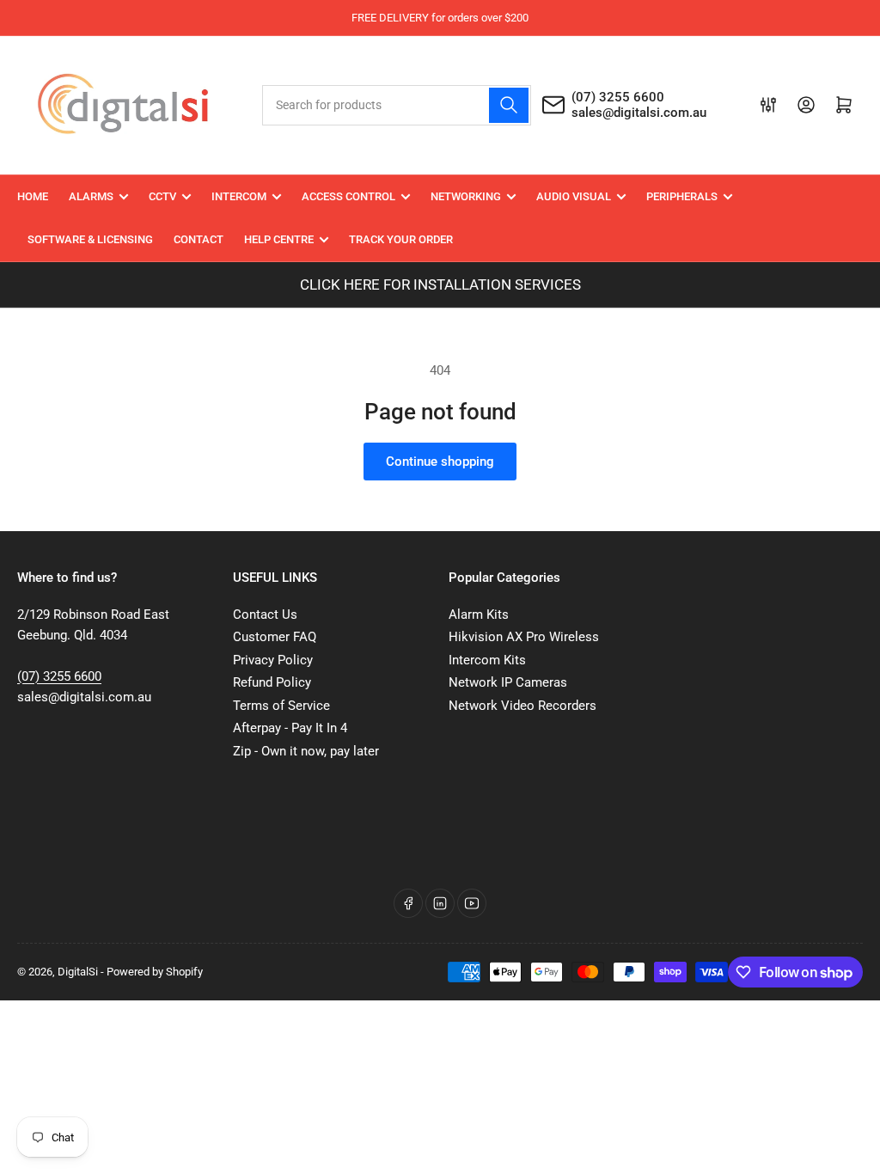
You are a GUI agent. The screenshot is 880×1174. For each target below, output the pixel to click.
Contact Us (265, 614)
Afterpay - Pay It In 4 (290, 728)
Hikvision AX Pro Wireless (524, 637)
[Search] (509, 105)
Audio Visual (573, 196)
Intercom (238, 196)
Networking (466, 196)
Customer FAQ (274, 637)
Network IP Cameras (508, 682)
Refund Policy (272, 682)
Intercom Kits (487, 660)
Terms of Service (281, 705)
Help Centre (279, 239)
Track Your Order (401, 239)
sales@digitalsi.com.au (638, 112)
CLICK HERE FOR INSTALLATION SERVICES (440, 284)
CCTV (162, 196)
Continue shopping (440, 461)
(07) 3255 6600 (617, 97)
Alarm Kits (479, 614)
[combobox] (397, 105)
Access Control (348, 196)
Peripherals (682, 196)
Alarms (91, 196)
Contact (198, 239)
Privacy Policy (273, 660)
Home (32, 196)
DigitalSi (78, 971)
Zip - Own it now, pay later (306, 751)
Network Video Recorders (522, 705)
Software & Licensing (90, 239)
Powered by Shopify (155, 971)
